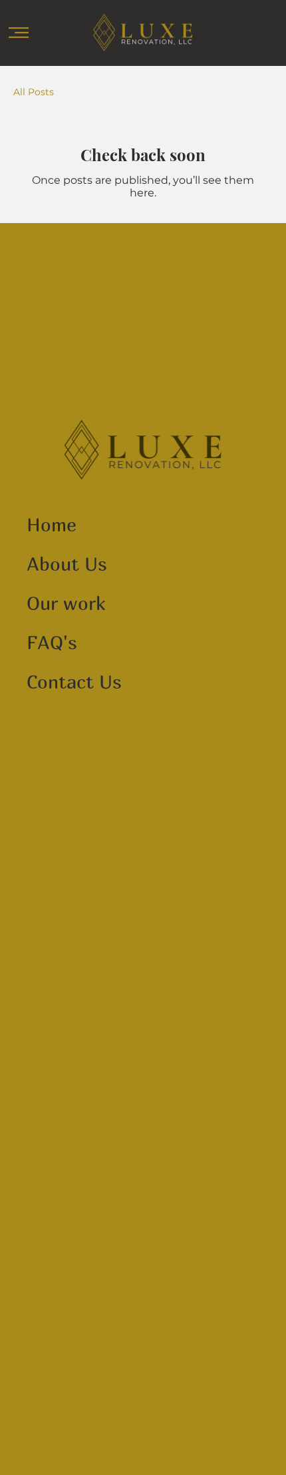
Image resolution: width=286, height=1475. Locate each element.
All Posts (33, 92)
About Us (67, 564)
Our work (66, 603)
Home (51, 524)
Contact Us (74, 682)
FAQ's (52, 642)
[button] (19, 33)
